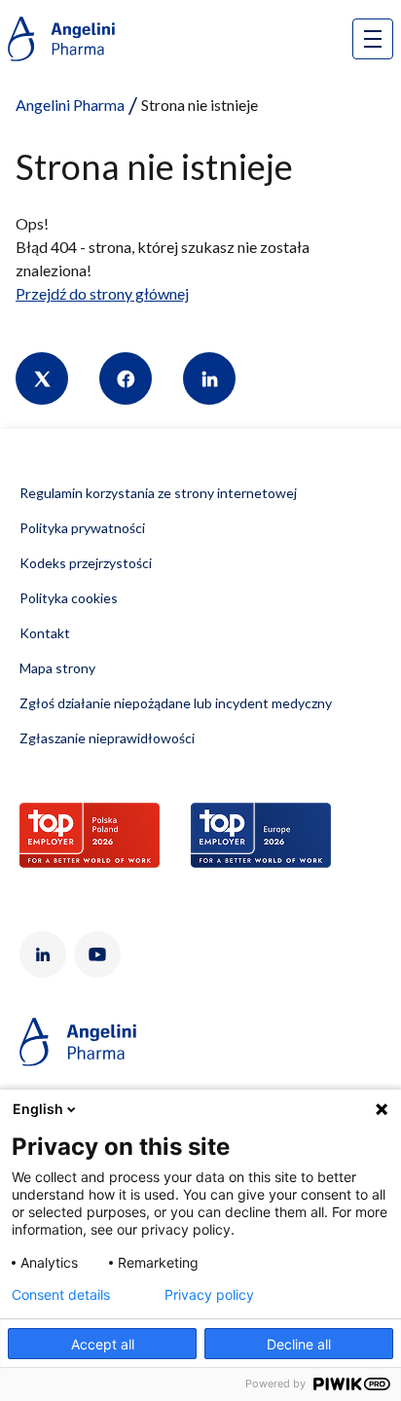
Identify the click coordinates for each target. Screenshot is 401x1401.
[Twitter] (42, 378)
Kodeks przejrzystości (85, 563)
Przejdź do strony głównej (102, 293)
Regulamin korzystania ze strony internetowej (158, 493)
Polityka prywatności (82, 528)
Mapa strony (57, 668)
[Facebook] (125, 378)
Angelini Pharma (70, 104)
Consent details (61, 1295)
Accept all (102, 1344)
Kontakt (44, 633)
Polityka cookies (68, 598)
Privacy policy (209, 1295)
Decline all (299, 1344)
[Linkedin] (209, 378)
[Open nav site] (372, 38)
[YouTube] (97, 954)
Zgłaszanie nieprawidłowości (107, 738)
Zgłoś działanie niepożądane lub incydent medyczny (175, 703)
